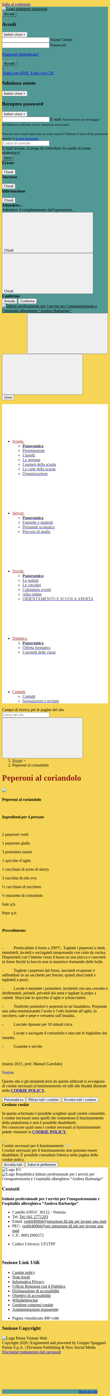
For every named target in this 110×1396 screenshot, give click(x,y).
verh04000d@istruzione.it (65, 1221)
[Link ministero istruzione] (24, 9)
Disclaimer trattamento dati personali (31, 1352)
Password (58, 45)
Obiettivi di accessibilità (31, 1295)
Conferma (27, 301)
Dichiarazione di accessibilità (35, 1291)
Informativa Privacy (28, 1281)
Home (17, 760)
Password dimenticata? (20, 54)
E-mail (55, 119)
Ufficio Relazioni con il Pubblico (38, 1286)
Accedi (9, 14)
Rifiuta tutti (43, 1100)
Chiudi (8, 172)
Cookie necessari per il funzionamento (33, 1145)
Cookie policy (23, 1272)
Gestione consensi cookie (32, 1305)
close (8, 397)
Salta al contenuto (16, 4)
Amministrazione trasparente (35, 1309)
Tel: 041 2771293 (33, 1217)
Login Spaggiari (27, 138)
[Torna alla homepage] (55, 308)
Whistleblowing (25, 1300)
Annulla (9, 301)
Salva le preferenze (41, 1165)
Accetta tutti (80, 1100)
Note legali (21, 1277)
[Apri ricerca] (67, 333)
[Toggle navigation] (42, 374)
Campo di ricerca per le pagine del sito (33, 709)
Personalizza (13, 1100)
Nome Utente (61, 39)
